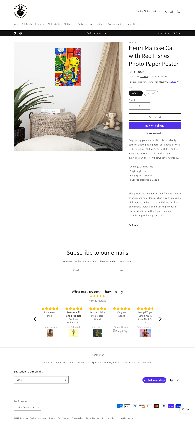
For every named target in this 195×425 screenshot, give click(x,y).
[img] (97, 296)
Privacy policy (77, 418)
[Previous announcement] (65, 33)
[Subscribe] (121, 270)
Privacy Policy (94, 362)
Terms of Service (77, 362)
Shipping (144, 76)
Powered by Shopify (47, 418)
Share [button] (135, 224)
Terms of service (92, 418)
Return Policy (128, 362)
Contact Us (60, 362)
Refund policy (63, 418)
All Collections (145, 362)
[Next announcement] (130, 33)
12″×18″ (136, 93)
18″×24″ (151, 93)
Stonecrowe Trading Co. (29, 418)
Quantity (132, 100)
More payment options (155, 133)
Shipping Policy (111, 362)
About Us (47, 362)
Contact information (125, 418)
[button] (69, 24)
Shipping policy (108, 418)
